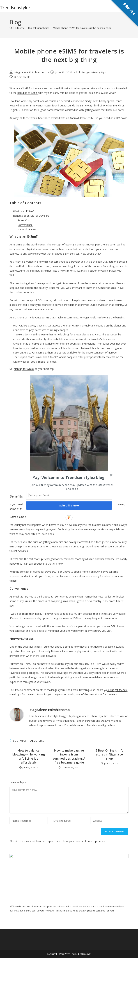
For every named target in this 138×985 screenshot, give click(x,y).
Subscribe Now (69, 505)
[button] (69, 477)
